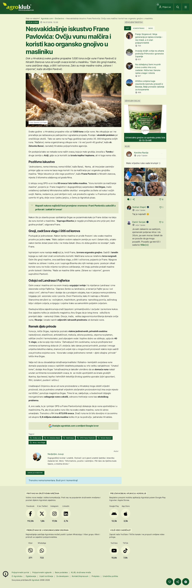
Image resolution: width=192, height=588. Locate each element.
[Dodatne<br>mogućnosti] (185, 581)
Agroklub (35, 580)
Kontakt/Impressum (80, 576)
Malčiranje (70, 438)
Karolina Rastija (141, 153)
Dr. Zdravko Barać (53, 438)
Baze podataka (61, 572)
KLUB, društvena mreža (81, 572)
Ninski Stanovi (105, 438)
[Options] (161, 153)
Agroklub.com (47, 18)
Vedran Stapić (139, 207)
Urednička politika (110, 576)
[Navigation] (185, 6)
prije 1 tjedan (142, 156)
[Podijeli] (177, 581)
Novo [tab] (150, 28)
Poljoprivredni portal (21, 572)
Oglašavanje (31, 576)
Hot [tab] (127, 28)
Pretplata (95, 576)
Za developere (62, 576)
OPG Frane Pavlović (87, 438)
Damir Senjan (139, 222)
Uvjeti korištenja (46, 576)
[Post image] (134, 174)
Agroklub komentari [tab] (35, 473)
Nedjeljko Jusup (56, 454)
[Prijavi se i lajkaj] (169, 581)
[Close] (177, 6)
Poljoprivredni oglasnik (42, 572)
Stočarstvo (59, 18)
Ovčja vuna (36, 438)
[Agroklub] (18, 6)
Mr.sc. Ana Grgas (38, 443)
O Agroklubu (17, 576)
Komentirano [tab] (138, 28)
